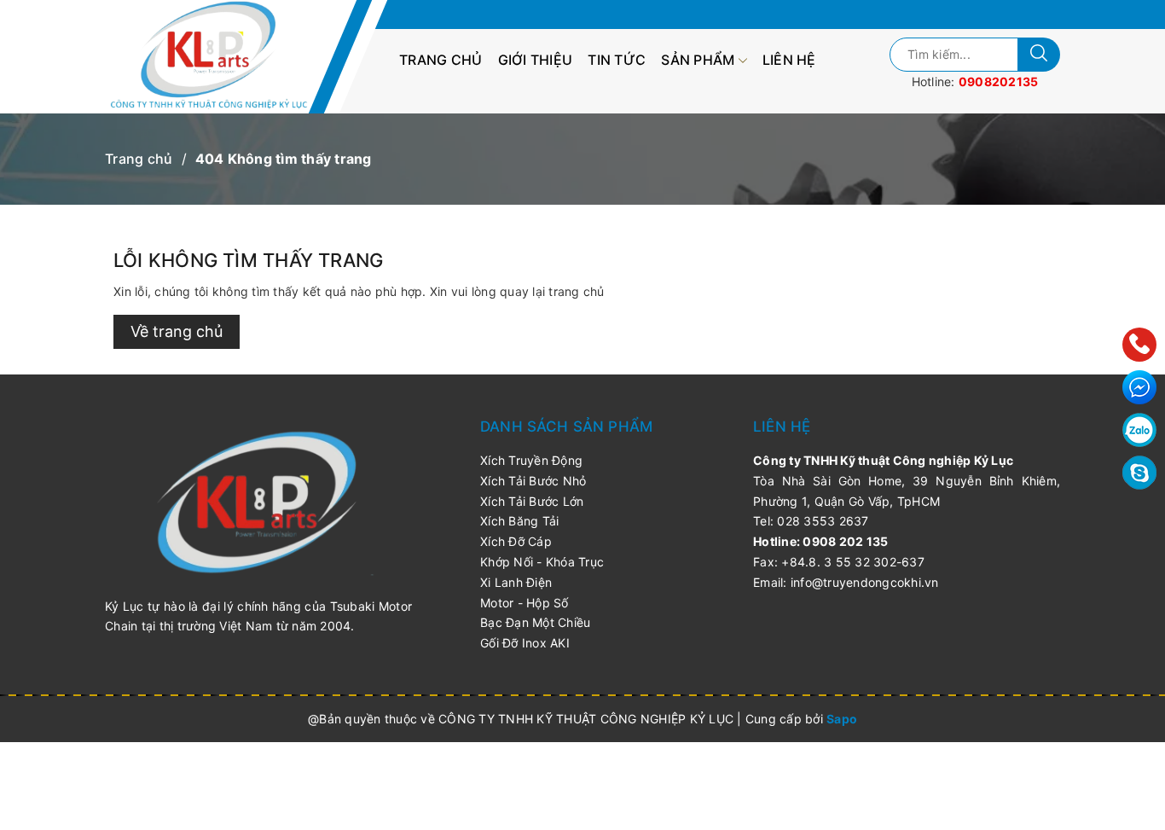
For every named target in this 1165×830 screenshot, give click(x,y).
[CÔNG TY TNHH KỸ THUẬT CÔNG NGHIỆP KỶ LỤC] (258, 501)
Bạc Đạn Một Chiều (535, 622)
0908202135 (999, 81)
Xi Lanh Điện (516, 582)
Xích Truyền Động (531, 460)
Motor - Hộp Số (524, 602)
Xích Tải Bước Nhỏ (533, 480)
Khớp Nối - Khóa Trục (542, 561)
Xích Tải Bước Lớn (531, 501)
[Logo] (218, 56)
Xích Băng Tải (519, 521)
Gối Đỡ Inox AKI (525, 643)
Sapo (841, 718)
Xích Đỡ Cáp (516, 541)
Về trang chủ (176, 331)
